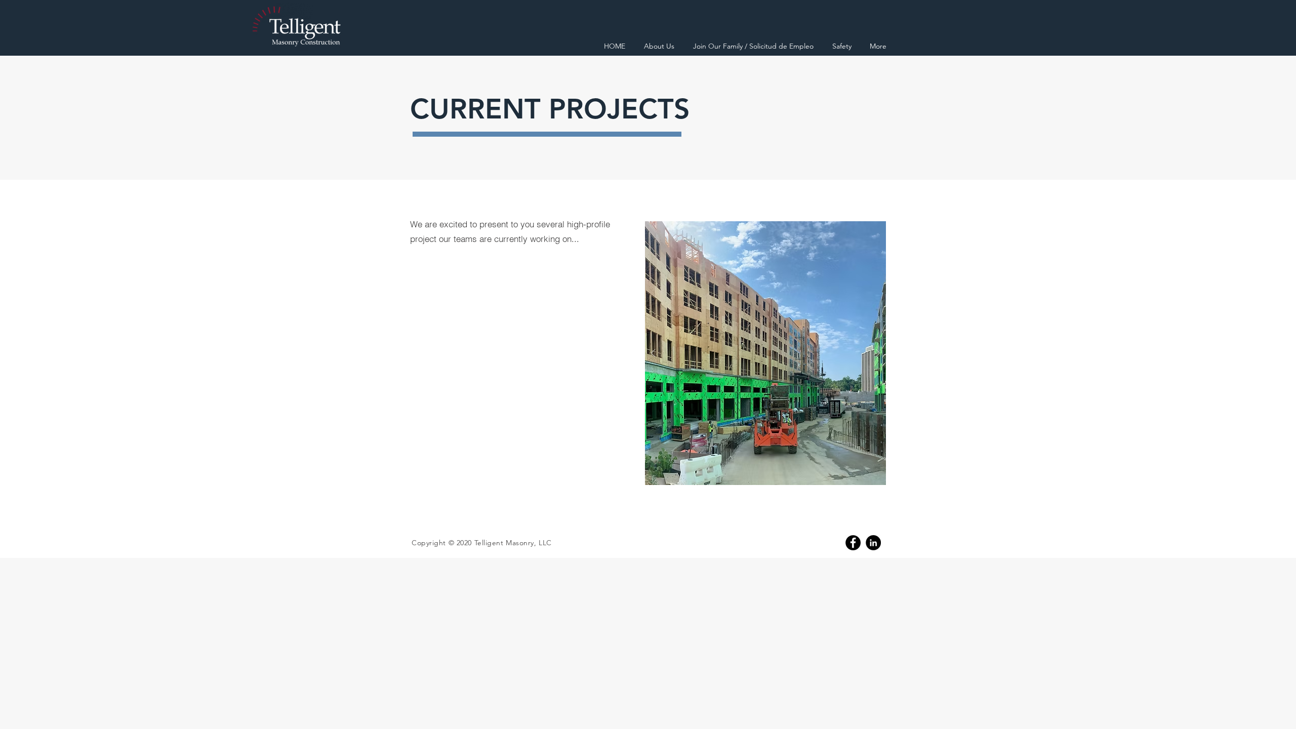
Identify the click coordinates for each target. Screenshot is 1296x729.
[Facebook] (853, 542)
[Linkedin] (873, 542)
